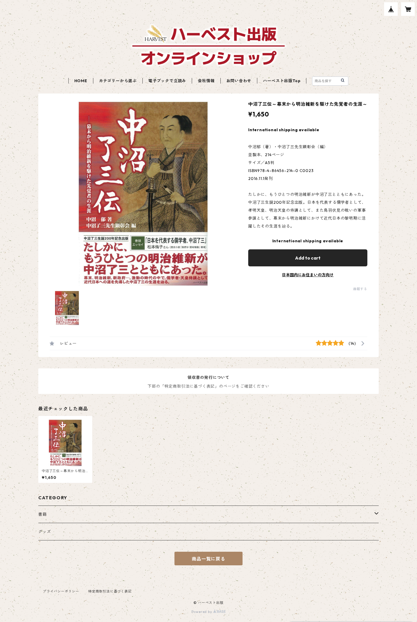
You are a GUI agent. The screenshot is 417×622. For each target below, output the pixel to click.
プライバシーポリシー (61, 591)
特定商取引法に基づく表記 (110, 591)
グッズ (44, 531)
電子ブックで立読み (167, 80)
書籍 (42, 514)
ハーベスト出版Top (281, 80)
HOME (80, 80)
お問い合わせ (239, 80)
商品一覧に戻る (208, 559)
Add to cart (308, 258)
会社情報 (206, 80)
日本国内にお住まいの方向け (308, 274)
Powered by (202, 612)
